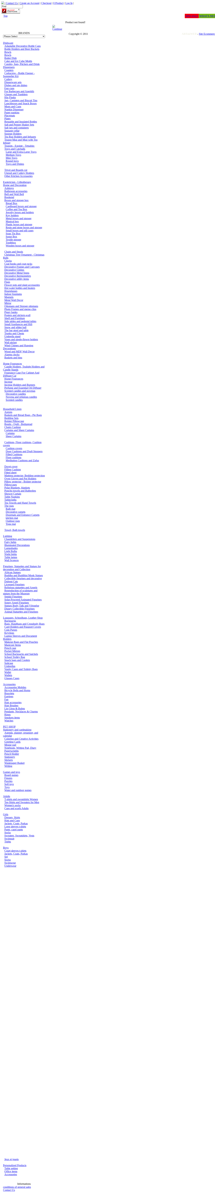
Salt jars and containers (16, 127)
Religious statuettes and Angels (20, 587)
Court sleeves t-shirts (15, 850)
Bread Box (11, 203)
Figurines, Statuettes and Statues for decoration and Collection (22, 568)
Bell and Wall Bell (14, 194)
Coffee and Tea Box (16, 209)
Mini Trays (11, 157)
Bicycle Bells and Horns (17, 690)
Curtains (10, 433)
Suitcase (8, 663)
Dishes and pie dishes (15, 85)
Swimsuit (9, 838)
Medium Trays (13, 154)
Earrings (8, 696)
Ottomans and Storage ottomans (21, 306)
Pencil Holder (11, 753)
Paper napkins (11, 112)
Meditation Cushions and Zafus (22, 460)
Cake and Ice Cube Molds (18, 61)
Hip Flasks (10, 97)
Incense (8, 381)
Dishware (8, 43)
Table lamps (10, 557)
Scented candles (14, 400)
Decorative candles (16, 393)
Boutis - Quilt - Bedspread (18, 424)
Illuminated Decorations (17, 545)
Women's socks (12, 805)
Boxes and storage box (16, 200)
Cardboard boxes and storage (21, 206)
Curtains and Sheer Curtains (19, 430)
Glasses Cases (11, 678)
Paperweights (11, 750)
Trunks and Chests (14, 333)
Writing (8, 766)
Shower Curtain (12, 493)
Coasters (8, 70)
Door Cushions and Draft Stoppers (24, 451)
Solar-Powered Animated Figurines (23, 599)
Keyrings (9, 632)
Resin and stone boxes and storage (24, 227)
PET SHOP (9, 726)
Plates (7, 118)
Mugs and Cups (12, 106)
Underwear (10, 865)
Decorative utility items (16, 278)
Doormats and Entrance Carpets (22, 514)
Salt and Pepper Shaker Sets (19, 124)
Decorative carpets (15, 511)
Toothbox (11, 242)
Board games (11, 775)
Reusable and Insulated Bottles (20, 121)
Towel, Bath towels (14, 530)
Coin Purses (10, 629)
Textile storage (13, 239)
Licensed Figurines (14, 584)
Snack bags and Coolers (17, 660)
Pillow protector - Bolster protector (22, 481)
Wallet (7, 672)
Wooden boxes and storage (20, 245)
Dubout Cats (11, 581)
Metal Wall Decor (13, 300)
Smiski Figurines (13, 596)
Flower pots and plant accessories (22, 285)
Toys (7, 787)
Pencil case (10, 648)
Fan (6, 699)
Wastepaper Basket (14, 763)
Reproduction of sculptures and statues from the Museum (20, 592)
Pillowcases (10, 484)
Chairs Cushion (12, 427)
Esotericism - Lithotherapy (17, 182)
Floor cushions (13, 457)
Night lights (10, 554)
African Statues (12, 572)
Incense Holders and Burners (19, 384)
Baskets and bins (13, 357)
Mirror (7, 303)
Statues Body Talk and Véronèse (21, 605)
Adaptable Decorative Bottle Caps (22, 46)
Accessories (9, 684)
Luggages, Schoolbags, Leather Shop (23, 617)
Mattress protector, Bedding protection (24, 475)
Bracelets (9, 693)
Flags (7, 282)
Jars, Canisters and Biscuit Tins (20, 100)
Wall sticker (10, 342)
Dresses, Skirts (12, 817)
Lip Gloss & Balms (14, 708)
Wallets (8, 675)
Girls (5, 814)
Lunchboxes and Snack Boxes (20, 103)
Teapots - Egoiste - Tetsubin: (19, 145)
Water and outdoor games (17, 790)
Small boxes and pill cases (19, 230)
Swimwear (10, 862)
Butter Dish (10, 58)
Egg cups (9, 88)
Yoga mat (11, 524)
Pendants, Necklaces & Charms (21, 711)
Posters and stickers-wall (17, 315)
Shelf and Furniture (14, 318)
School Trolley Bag (14, 657)
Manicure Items (12, 645)
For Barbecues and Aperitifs (19, 91)
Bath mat (10, 508)
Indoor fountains (13, 294)
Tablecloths (10, 499)
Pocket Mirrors (12, 651)
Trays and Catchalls (14, 148)
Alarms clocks (11, 354)
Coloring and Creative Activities (21, 738)
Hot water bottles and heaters (19, 288)
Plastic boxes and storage (19, 224)
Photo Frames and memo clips (20, 309)
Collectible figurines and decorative (23, 578)
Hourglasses (10, 291)
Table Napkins (12, 496)
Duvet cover (10, 466)
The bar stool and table (16, 330)
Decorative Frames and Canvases (22, 266)
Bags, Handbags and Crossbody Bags (24, 623)
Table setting (11, 1168)
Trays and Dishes (15, 164)
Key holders (12, 215)
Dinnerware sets (13, 82)
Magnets (8, 297)
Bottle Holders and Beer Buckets (21, 49)
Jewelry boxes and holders (20, 212)
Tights (7, 841)
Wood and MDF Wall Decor (19, 351)
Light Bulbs (10, 551)
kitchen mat (12, 517)
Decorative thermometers (17, 275)
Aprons (8, 412)
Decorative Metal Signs (16, 272)
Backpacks (10, 620)
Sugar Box (11, 236)
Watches (8, 720)
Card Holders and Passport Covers (22, 626)
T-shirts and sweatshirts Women (21, 799)
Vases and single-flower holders (21, 339)
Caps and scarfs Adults (16, 808)
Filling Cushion (12, 469)
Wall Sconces (11, 560)
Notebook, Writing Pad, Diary (20, 747)
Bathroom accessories (15, 191)
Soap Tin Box (13, 233)
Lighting (7, 536)
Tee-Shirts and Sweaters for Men (21, 802)
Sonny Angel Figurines (16, 602)
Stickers (8, 760)
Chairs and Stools (13, 251)
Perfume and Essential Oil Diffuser (22, 387)
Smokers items (12, 717)
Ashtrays (9, 188)
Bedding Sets (11, 418)
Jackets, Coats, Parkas (16, 823)
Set (6, 856)
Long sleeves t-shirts (15, 826)
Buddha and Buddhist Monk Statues (23, 575)
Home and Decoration (15, 185)
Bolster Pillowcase (14, 421)
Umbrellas (9, 666)
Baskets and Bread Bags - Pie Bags (23, 415)
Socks (7, 832)
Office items (10, 1171)
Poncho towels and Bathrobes (20, 490)
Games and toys (11, 772)
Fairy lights (10, 542)
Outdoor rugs (13, 521)
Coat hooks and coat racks (18, 263)
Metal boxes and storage (18, 218)
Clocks (8, 260)
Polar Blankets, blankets (17, 487)
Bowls (7, 52)
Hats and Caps (12, 820)
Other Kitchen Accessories (18, 176)
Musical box (12, 221)
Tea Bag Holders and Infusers (20, 136)
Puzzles (8, 781)
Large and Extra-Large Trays (21, 151)
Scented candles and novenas (19, 390)
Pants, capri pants (13, 829)
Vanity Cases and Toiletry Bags (21, 669)
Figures (8, 778)
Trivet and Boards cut (15, 170)
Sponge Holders (13, 133)
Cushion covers (14, 448)
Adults (6, 796)
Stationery (9, 756)
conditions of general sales (17, 1187)
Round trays (12, 161)
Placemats (9, 115)
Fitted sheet (10, 472)
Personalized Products (14, 1165)
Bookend (9, 197)
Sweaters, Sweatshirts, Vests (19, 835)
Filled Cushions (14, 454)
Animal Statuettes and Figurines (21, 611)
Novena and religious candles (21, 396)
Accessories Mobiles (15, 687)
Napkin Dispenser (14, 109)
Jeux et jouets (11, 1159)
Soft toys (9, 784)
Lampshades (11, 548)
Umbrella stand (12, 336)
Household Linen (12, 409)
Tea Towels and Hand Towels (20, 502)
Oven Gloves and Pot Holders (20, 478)
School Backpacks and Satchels (21, 654)
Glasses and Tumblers (16, 94)
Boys (6, 847)
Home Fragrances (12, 363)
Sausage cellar (11, 130)
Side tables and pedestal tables (20, 321)
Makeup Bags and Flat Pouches (21, 642)
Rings (7, 714)
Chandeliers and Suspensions (19, 539)
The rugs (9, 505)
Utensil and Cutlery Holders (19, 173)
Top (5, 15)
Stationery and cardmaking (17, 729)
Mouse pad (10, 744)
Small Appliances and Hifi (18, 324)
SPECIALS (191, 15)
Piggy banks (10, 312)
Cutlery (8, 79)
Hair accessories (13, 702)
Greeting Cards (12, 741)
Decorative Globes (14, 269)
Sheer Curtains (13, 436)
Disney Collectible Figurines (19, 608)
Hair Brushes (11, 705)
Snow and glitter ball (15, 327)
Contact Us (9, 1190)
